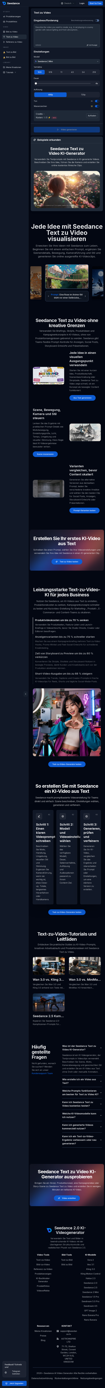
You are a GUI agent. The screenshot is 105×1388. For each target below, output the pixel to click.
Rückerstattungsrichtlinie (66, 1378)
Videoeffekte (43, 1290)
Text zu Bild (66, 1260)
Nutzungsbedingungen (91, 1378)
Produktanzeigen (43, 1273)
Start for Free (95, 3)
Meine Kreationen (43, 1331)
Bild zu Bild (66, 1264)
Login (82, 3)
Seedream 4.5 (90, 1306)
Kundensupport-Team (42, 1073)
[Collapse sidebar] (26, 694)
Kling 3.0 (90, 1269)
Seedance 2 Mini (90, 1292)
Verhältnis (38, 67)
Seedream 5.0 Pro (90, 1301)
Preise (43, 1335)
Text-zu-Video (43, 1260)
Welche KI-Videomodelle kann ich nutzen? (79, 1115)
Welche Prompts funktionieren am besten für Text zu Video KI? (80, 1092)
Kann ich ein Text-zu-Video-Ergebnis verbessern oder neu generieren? (79, 1140)
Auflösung (38, 89)
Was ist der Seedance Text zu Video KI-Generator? (79, 1048)
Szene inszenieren (45, 454)
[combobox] (67, 3)
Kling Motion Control (90, 1273)
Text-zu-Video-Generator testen (66, 764)
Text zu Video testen (69, 562)
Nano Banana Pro (90, 1315)
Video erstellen (69, 1198)
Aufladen (92, 116)
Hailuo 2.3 (90, 1278)
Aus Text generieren (83, 398)
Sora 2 (90, 1260)
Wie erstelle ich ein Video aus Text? (79, 1081)
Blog (43, 1340)
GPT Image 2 (90, 1310)
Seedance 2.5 (90, 1287)
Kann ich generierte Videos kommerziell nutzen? (77, 1127)
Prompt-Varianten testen (85, 510)
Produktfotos (43, 1286)
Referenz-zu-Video (43, 1269)
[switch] (97, 20)
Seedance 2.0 (90, 1283)
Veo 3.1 (90, 1264)
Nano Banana (90, 1320)
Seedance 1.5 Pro (90, 1296)
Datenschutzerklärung (42, 1378)
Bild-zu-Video (43, 1264)
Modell (37, 57)
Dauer (36, 78)
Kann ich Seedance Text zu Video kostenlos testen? (77, 1104)
